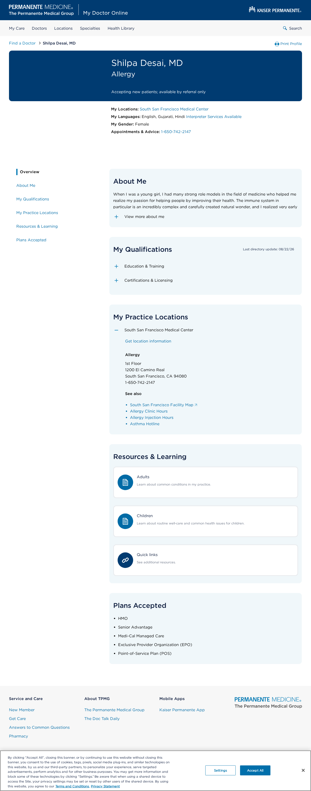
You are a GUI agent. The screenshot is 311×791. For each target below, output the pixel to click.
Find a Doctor (23, 43)
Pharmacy (18, 736)
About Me (25, 185)
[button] (205, 217)
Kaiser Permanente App (182, 710)
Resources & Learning (37, 226)
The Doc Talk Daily (102, 718)
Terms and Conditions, (72, 786)
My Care (17, 28)
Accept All (255, 770)
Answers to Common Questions (39, 727)
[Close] (303, 770)
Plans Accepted (31, 240)
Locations (63, 28)
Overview (29, 172)
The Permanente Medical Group (114, 710)
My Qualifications (32, 199)
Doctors (39, 28)
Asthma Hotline (144, 424)
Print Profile (291, 44)
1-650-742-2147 (176, 131)
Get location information (148, 341)
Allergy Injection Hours (151, 417)
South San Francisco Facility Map (161, 405)
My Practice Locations (37, 212)
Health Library (121, 28)
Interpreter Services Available (214, 116)
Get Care (17, 718)
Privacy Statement (105, 786)
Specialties (90, 28)
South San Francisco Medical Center (174, 109)
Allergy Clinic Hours (149, 411)
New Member (22, 710)
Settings (220, 770)
